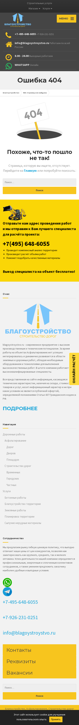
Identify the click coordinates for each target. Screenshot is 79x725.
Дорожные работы (14, 434)
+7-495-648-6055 (20, 602)
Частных (11, 485)
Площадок (12, 459)
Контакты (18, 650)
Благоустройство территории (23, 504)
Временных (13, 472)
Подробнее (20, 408)
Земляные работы (15, 510)
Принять (56, 719)
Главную (30, 170)
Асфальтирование (15, 440)
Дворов (11, 453)
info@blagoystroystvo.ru (29, 632)
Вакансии (19, 673)
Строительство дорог (18, 466)
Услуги (46, 8)
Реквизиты (21, 661)
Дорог (10, 447)
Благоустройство (15, 708)
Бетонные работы (15, 497)
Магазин (33, 8)
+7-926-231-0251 (20, 617)
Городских (12, 478)
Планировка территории (19, 516)
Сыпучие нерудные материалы (23, 523)
